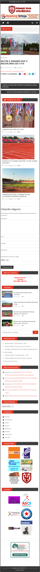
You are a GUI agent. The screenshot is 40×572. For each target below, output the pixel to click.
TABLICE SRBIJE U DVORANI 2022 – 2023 (17, 355)
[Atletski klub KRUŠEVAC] (19, 9)
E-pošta (3, 243)
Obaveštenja (8, 420)
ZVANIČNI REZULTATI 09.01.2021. (13, 129)
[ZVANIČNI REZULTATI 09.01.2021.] (18, 115)
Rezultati (4, 52)
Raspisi (7, 425)
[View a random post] (37, 23)
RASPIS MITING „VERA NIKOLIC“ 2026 (16, 343)
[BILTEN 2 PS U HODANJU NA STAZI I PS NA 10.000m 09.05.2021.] (18, 147)
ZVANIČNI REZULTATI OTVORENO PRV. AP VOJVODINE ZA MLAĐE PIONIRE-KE (16, 195)
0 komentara (19, 67)
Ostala (7, 422)
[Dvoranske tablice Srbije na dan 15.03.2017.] (7, 294)
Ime (2, 236)
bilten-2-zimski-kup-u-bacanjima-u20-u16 (13, 71)
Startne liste (8, 434)
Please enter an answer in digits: (10, 256)
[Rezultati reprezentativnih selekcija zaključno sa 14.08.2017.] (7, 313)
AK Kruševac (15, 132)
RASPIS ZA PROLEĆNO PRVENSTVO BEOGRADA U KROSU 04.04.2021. (19, 86)
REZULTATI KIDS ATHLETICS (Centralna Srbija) (23, 396)
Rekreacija (8, 428)
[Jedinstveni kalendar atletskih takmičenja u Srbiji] (7, 303)
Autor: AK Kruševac (7, 67)
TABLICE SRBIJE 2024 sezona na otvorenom (18, 346)
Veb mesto (4, 250)
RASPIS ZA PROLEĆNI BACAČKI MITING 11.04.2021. (22, 92)
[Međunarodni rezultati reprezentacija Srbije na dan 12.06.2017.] (7, 323)
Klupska (7, 417)
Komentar (4, 218)
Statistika (7, 437)
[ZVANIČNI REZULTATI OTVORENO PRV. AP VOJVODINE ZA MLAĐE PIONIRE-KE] (18, 180)
